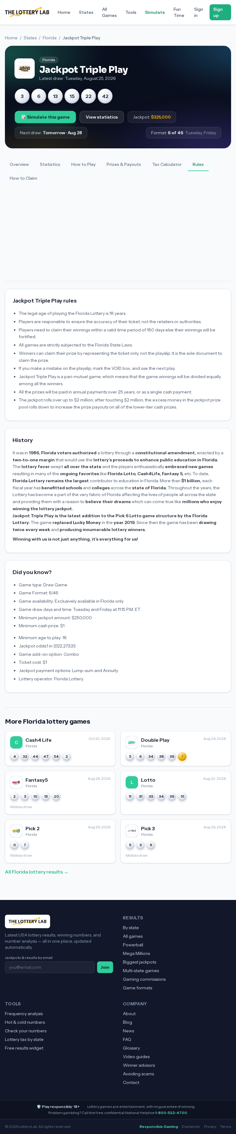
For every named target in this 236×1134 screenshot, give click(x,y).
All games (133, 936)
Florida (50, 38)
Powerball (133, 945)
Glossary (131, 1048)
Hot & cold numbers (25, 1022)
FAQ (127, 1039)
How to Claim (23, 178)
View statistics (102, 117)
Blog (127, 1022)
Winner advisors (139, 1065)
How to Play (83, 164)
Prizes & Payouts (124, 164)
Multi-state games (141, 970)
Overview (19, 164)
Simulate (155, 12)
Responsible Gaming (159, 1126)
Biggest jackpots (139, 962)
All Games (109, 12)
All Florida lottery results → (37, 872)
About (129, 1013)
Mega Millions (136, 953)
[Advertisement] (118, 235)
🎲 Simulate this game (45, 117)
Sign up (218, 12)
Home (64, 12)
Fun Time (179, 12)
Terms (225, 1126)
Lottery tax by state (24, 1039)
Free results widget (24, 1048)
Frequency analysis (24, 1013)
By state (131, 927)
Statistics (50, 164)
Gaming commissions (144, 979)
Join (105, 967)
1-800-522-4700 (171, 1112)
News (128, 1031)
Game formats (137, 988)
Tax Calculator (167, 164)
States (86, 12)
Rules (198, 164)
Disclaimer (191, 1126)
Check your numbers (25, 1031)
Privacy (210, 1126)
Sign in (198, 12)
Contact (131, 1082)
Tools (130, 12)
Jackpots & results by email (29, 957)
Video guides (136, 1056)
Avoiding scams (138, 1074)
